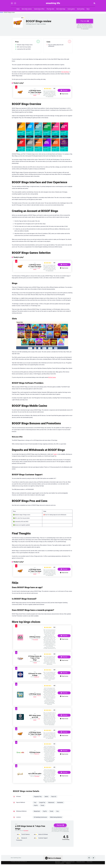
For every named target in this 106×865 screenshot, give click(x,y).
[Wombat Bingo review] (20, 719)
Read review (65, 94)
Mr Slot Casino (52, 377)
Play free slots (50, 9)
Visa (35, 802)
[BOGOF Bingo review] (20, 94)
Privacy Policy (89, 861)
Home (17, 9)
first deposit (35, 639)
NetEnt (46, 796)
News (88, 9)
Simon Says (57, 861)
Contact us (68, 862)
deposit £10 (36, 676)
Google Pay (42, 802)
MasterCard (37, 811)
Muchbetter (60, 802)
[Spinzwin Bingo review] (20, 755)
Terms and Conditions (59, 862)
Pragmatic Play (38, 796)
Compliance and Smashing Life (68, 861)
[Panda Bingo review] (20, 640)
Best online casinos (27, 9)
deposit (35, 662)
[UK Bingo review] (20, 677)
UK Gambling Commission (40, 817)
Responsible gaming (81, 861)
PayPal (35, 805)
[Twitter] (15, 3)
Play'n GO (53, 796)
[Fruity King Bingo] (20, 697)
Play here (84, 21)
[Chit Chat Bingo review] (20, 661)
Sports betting (80, 9)
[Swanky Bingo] (20, 776)
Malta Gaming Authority (56, 817)
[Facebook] (12, 3)
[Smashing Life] (53, 3)
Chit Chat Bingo (65, 72)
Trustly (55, 454)
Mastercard (51, 802)
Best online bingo (60, 9)
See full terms (85, 28)
